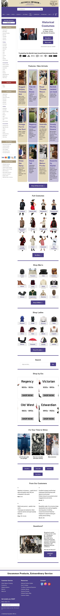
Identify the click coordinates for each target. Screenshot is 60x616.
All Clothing (5, 44)
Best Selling (5, 31)
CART (56, 13)
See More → (38, 255)
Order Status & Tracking (7, 583)
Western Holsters (6, 64)
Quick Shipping (5, 149)
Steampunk (44, 14)
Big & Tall (4, 34)
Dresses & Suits (5, 111)
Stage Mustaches (6, 74)
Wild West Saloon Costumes (8, 177)
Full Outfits (5, 45)
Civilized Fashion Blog (26, 593)
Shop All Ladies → (38, 350)
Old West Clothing (6, 165)
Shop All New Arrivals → (38, 186)
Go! (53, 364)
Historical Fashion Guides (27, 583)
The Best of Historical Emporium (28, 587)
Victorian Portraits (25, 591)
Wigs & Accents (5, 127)
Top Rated (4, 36)
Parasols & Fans (6, 133)
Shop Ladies (48, 42)
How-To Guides (24, 585)
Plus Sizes (4, 99)
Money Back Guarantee (7, 144)
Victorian (25, 14)
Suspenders (5, 67)
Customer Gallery (25, 595)
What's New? (5, 29)
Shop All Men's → (38, 302)
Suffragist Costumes (6, 164)
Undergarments (5, 125)
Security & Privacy (6, 147)
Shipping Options (5, 587)
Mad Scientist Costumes (7, 172)
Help (49, 14)
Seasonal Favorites (6, 33)
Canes (4, 69)
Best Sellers (38, 474)
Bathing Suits (5, 76)
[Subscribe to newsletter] (18, 604)
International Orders (6, 151)
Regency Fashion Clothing (7, 169)
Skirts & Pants (5, 118)
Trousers (4, 55)
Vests (4, 52)
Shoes (13, 14)
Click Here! (9, 22)
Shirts (4, 53)
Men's (4, 85)
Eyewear (4, 72)
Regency (18, 14)
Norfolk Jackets (5, 175)
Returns (3, 589)
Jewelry (4, 128)
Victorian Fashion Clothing (7, 167)
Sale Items (4, 39)
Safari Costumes (6, 170)
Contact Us (4, 585)
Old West (30, 14)
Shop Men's (48, 38)
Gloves (4, 71)
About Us (3, 591)
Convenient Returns (6, 152)
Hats (3, 57)
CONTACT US (50, 554)
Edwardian (36, 14)
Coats (4, 50)
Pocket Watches (5, 66)
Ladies (8, 14)
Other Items (5, 77)
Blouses (4, 114)
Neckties (4, 58)
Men (4, 14)
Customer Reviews (6, 146)
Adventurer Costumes (6, 174)
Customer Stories (25, 589)
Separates (4, 48)
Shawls (4, 132)
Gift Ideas (4, 38)
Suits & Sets (5, 47)
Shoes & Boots (5, 60)
